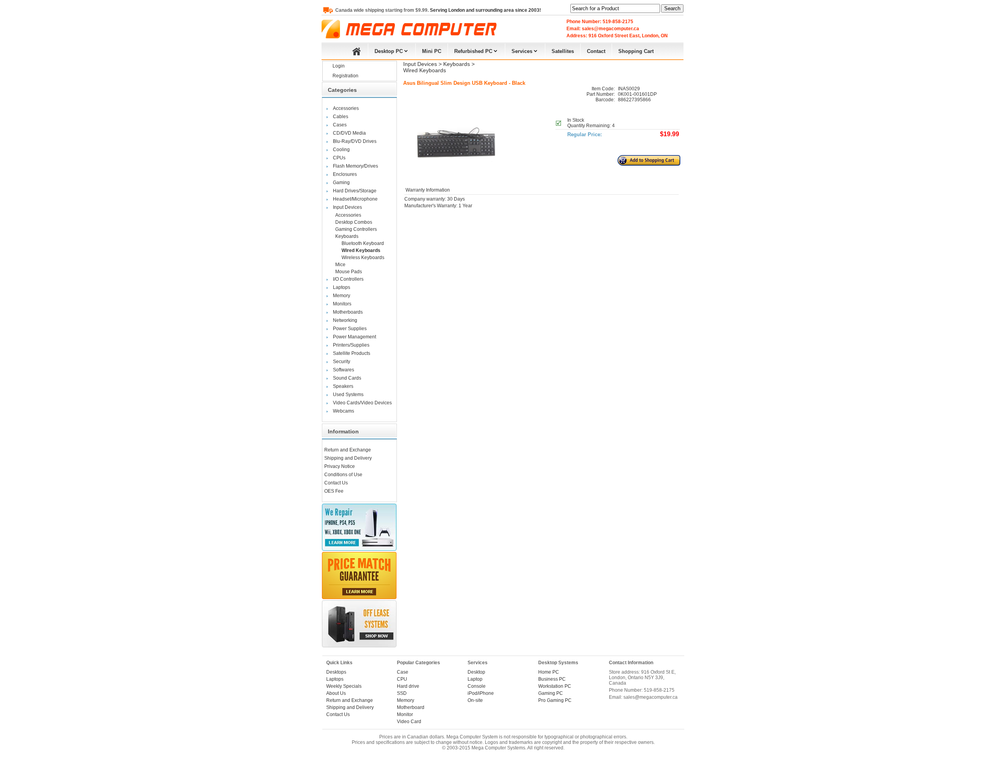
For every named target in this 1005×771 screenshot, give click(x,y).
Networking (345, 320)
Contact (596, 51)
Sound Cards (347, 378)
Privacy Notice (339, 466)
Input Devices (347, 207)
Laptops (341, 287)
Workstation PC (554, 686)
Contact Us (336, 483)
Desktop (476, 672)
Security (341, 361)
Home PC (548, 672)
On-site (475, 700)
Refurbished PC (473, 51)
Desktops (336, 672)
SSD (402, 693)
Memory (341, 295)
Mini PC (431, 51)
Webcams (343, 411)
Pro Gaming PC (555, 700)
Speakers (343, 386)
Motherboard (410, 707)
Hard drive (408, 686)
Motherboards (348, 312)
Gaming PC (550, 693)
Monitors (342, 304)
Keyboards (346, 236)
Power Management (354, 337)
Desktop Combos (353, 222)
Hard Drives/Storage (354, 191)
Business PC (552, 679)
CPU (402, 679)
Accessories (346, 108)
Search (672, 8)
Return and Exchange (347, 450)
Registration (345, 76)
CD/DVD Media (349, 133)
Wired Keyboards (361, 250)
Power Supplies (350, 328)
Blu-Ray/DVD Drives (354, 141)
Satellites (563, 51)
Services (522, 51)
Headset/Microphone (355, 199)
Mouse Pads (348, 271)
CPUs (339, 158)
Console (477, 686)
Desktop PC (389, 51)
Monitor (405, 714)
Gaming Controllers (356, 229)
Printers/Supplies (351, 345)
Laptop (475, 679)
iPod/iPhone (481, 693)
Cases (340, 125)
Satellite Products (351, 353)
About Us (336, 693)
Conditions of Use (343, 474)
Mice (340, 264)
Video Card (409, 721)
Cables (340, 116)
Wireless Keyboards (363, 257)
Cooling (341, 149)
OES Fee (334, 491)
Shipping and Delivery (348, 458)
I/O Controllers (348, 279)
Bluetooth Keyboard (363, 243)
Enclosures (345, 174)
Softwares (343, 370)
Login (339, 66)
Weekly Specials (344, 686)
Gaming (341, 182)
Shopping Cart (636, 51)
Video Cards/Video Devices (362, 403)
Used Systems (348, 394)
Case (402, 672)
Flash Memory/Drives (355, 166)
